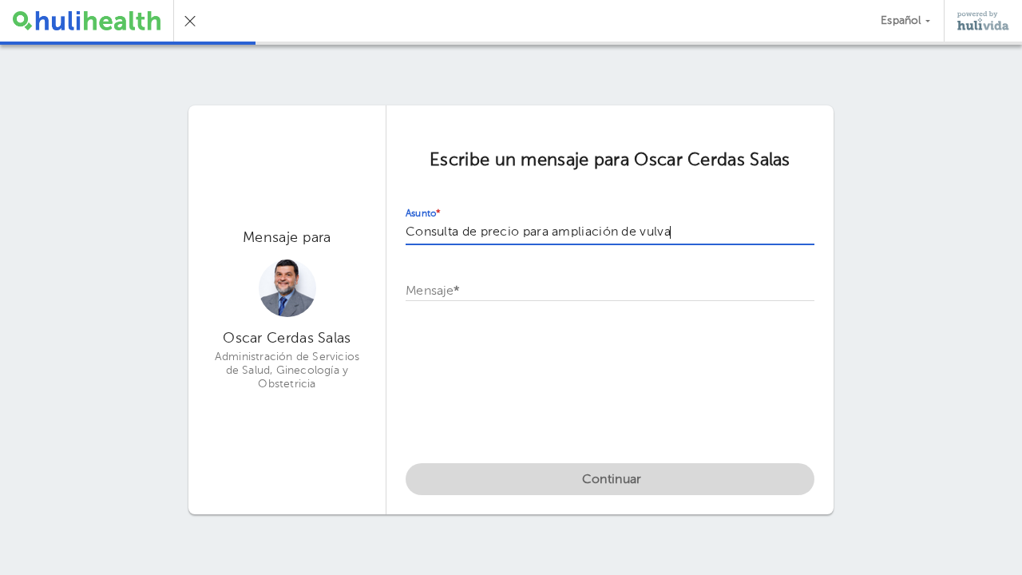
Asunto (423, 214)
